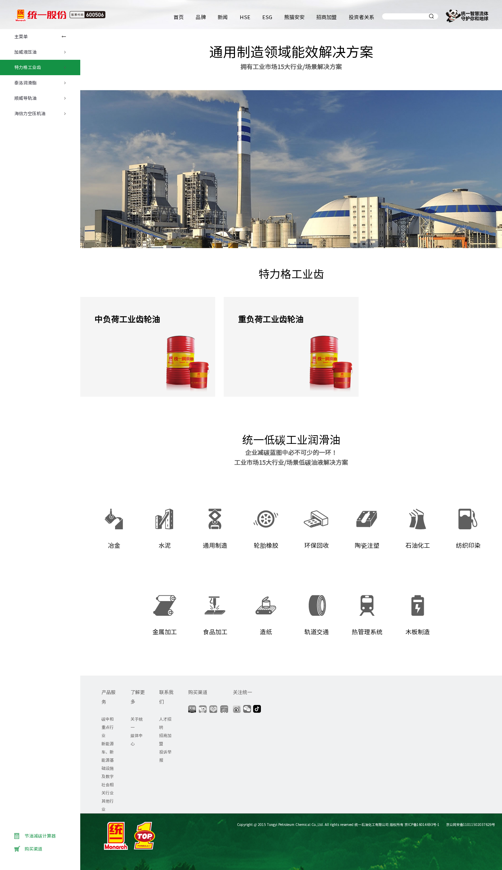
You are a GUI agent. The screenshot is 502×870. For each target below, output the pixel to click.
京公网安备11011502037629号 (470, 824)
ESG (267, 17)
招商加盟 (326, 17)
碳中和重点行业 (107, 727)
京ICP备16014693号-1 (422, 824)
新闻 (223, 17)
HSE (245, 17)
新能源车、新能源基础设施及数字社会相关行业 (107, 768)
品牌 (201, 17)
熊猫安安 (294, 17)
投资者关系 (361, 17)
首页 (178, 17)
